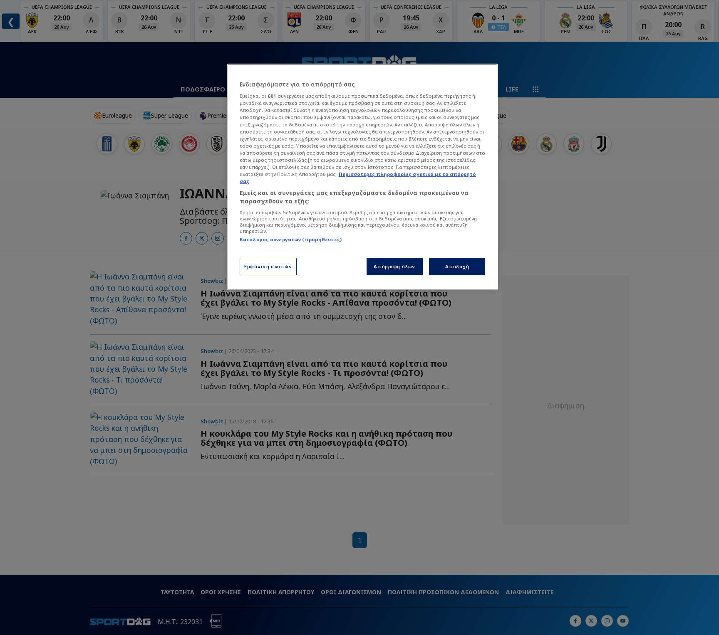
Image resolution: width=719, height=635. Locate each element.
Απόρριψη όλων (394, 266)
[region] (362, 177)
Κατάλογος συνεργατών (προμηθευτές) (291, 239)
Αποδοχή (457, 266)
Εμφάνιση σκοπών (268, 266)
